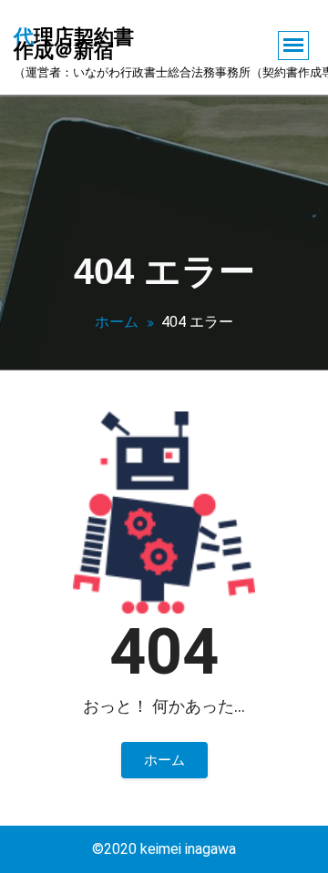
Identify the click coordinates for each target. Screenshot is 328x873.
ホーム (116, 321)
